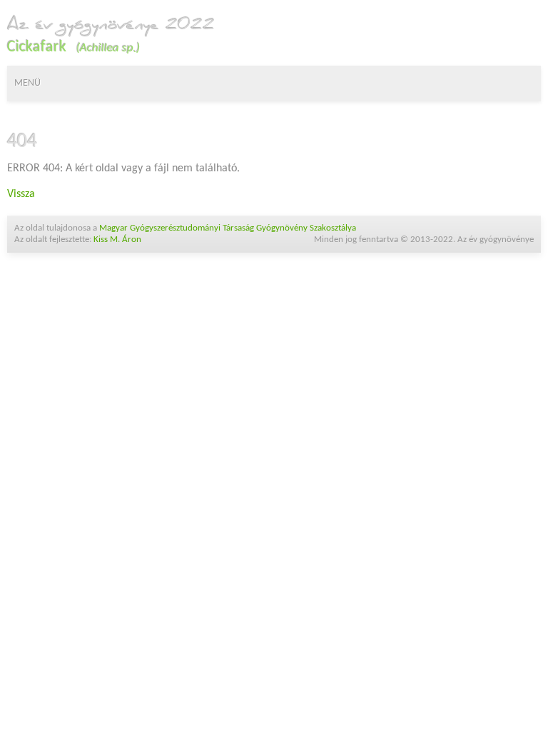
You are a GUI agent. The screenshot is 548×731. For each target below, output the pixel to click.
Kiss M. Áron (117, 239)
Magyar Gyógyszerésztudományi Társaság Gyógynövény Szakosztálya (227, 228)
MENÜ (27, 83)
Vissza (21, 194)
